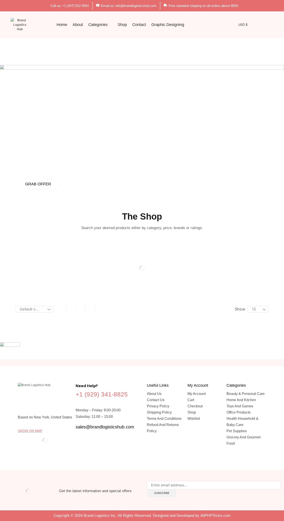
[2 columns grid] (61, 309)
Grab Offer (38, 184)
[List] (99, 309)
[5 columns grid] (89, 309)
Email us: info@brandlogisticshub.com (128, 6)
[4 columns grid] (80, 309)
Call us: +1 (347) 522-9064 (69, 6)
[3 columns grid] (70, 309)
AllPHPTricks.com (215, 515)
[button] (195, 24)
